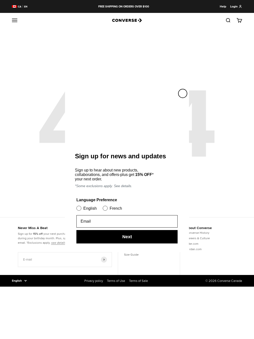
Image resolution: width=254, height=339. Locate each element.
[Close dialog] (182, 93)
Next (127, 236)
